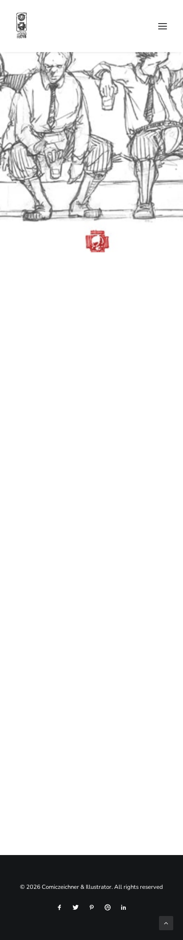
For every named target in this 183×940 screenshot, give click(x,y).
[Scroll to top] (166, 922)
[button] (162, 26)
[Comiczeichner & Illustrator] (21, 26)
